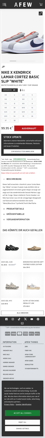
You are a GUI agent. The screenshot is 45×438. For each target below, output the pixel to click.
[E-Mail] (23, 323)
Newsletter (29, 364)
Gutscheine (7, 346)
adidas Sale (7, 358)
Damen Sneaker (8, 366)
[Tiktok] (19, 319)
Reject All (22, 422)
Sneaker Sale (7, 350)
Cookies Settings (22, 428)
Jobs (26, 346)
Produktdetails (15, 208)
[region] (22, 408)
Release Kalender (9, 370)
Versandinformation (18, 219)
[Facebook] (7, 319)
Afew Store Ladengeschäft (30, 356)
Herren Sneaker (8, 362)
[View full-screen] (40, 13)
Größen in (9, 90)
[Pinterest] (38, 319)
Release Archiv (8, 374)
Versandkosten (19, 159)
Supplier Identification (23, 404)
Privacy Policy (9, 404)
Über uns (28, 350)
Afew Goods (29, 361)
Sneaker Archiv (8, 378)
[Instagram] (13, 319)
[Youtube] (32, 319)
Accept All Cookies (22, 413)
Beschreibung (14, 179)
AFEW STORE (23, 4)
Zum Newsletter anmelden (22, 151)
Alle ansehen (22, 313)
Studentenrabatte (31, 368)
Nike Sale (6, 354)
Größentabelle (15, 214)
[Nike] (3, 66)
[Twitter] (26, 319)
